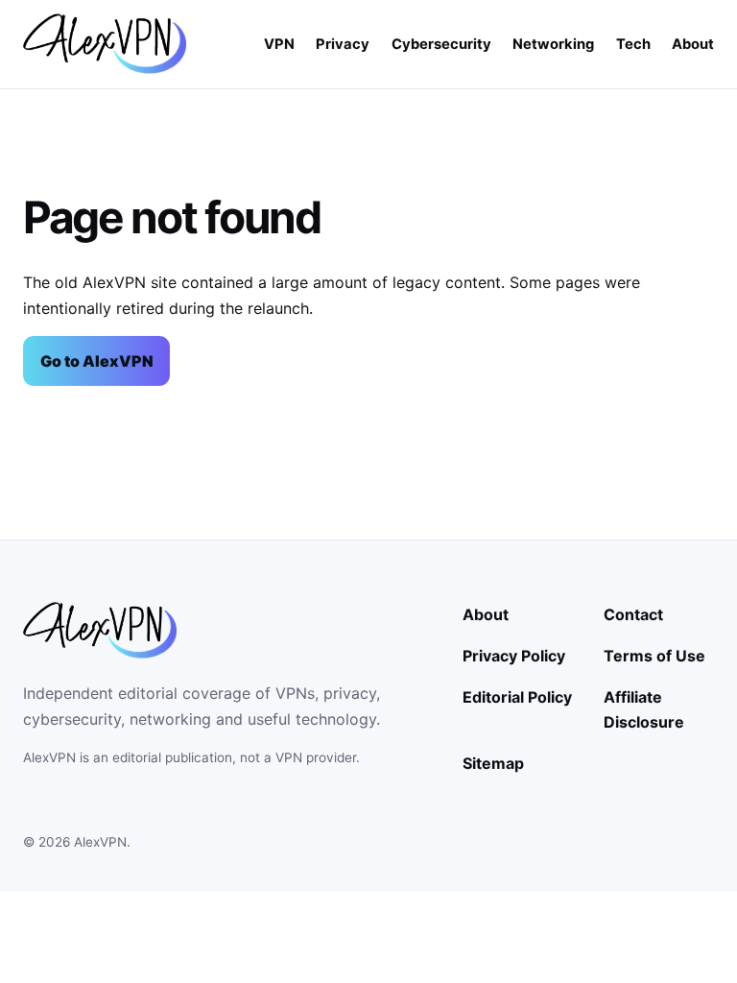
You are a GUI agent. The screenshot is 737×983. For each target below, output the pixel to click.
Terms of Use (654, 655)
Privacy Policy (514, 655)
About (693, 44)
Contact (633, 614)
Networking (553, 44)
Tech (633, 44)
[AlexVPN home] (104, 43)
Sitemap (493, 763)
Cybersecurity (441, 44)
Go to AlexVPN (97, 361)
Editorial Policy (517, 697)
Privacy (342, 44)
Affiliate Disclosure (644, 709)
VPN (279, 44)
